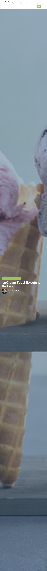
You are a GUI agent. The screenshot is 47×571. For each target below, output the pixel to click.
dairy (12, 278)
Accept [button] (39, 6)
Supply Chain (6, 278)
